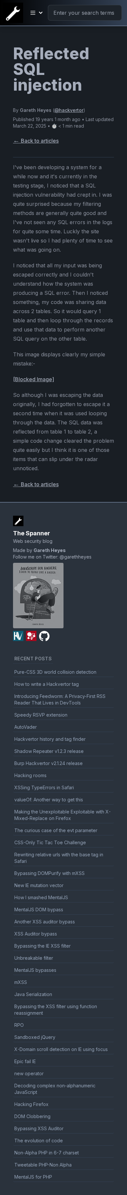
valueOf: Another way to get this (48, 799)
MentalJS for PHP (33, 1177)
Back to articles (36, 140)
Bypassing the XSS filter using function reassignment (55, 1010)
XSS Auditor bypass (35, 933)
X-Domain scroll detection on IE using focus (61, 1049)
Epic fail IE (25, 1061)
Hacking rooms (30, 775)
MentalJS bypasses (35, 970)
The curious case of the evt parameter (55, 830)
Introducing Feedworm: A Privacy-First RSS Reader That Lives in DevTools (60, 699)
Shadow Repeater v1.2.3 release (49, 751)
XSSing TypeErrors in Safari (44, 787)
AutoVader (25, 727)
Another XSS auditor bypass (44, 921)
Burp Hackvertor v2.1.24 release (48, 763)
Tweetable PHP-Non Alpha (43, 1165)
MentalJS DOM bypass (38, 909)
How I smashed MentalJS (41, 897)
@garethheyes (76, 557)
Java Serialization (33, 994)
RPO (19, 1025)
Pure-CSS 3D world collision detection (55, 672)
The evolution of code (38, 1140)
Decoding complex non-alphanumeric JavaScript (54, 1089)
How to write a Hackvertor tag (46, 684)
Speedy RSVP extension (40, 715)
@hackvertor (68, 110)
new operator (29, 1073)
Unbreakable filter (33, 958)
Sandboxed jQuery (34, 1037)
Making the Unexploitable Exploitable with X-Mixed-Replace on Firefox (62, 815)
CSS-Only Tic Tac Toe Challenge (50, 842)
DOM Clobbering (32, 1116)
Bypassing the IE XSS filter (42, 946)
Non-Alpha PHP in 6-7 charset (46, 1152)
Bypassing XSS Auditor (39, 1128)
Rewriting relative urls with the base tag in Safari (58, 858)
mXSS (20, 982)
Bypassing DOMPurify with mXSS (49, 873)
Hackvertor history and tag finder (50, 739)
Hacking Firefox (31, 1104)
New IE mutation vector (39, 885)
